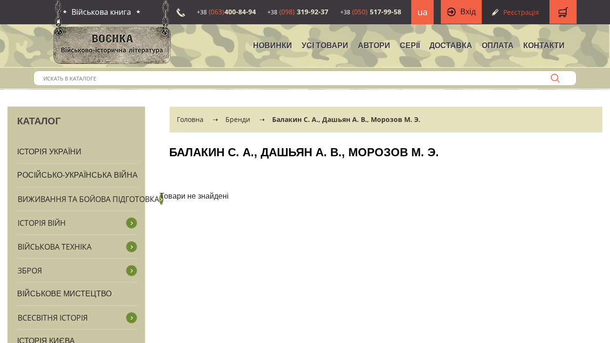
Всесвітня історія (53, 318)
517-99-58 (370, 11)
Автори (374, 45)
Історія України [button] (49, 152)
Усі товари (325, 45)
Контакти (544, 45)
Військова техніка (55, 247)
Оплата (498, 45)
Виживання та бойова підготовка (88, 199)
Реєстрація (521, 12)
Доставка (450, 45)
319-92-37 (297, 11)
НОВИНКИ (272, 45)
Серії (410, 45)
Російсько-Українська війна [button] (77, 175)
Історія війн (42, 223)
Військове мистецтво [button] (64, 294)
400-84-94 (226, 11)
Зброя (30, 270)
